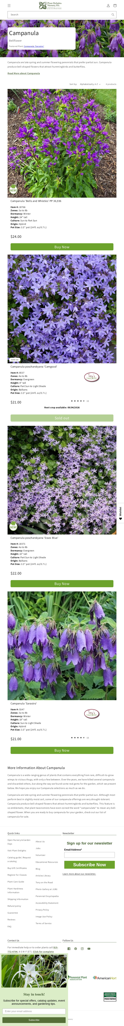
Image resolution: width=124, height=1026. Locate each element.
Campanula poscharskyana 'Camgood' (34, 366)
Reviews (11, 919)
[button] (9, 5)
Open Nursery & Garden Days (19, 842)
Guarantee (13, 912)
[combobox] (62, 14)
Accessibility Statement (47, 903)
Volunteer (40, 855)
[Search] (113, 14)
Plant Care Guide (16, 881)
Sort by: (73, 84)
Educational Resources (47, 862)
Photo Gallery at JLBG (46, 889)
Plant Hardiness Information (15, 890)
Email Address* (73, 849)
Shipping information (18, 899)
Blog (38, 868)
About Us (40, 841)
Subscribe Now (89, 864)
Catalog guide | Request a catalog (19, 859)
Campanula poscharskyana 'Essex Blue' (34, 537)
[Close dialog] (65, 955)
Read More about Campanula (24, 73)
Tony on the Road (44, 882)
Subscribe (34, 1020)
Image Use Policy (44, 916)
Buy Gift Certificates (17, 868)
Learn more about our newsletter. (79, 873)
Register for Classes (17, 874)
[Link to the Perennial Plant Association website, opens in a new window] (76, 979)
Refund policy (14, 906)
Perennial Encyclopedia (47, 896)
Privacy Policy (42, 909)
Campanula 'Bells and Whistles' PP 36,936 (36, 201)
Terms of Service (44, 923)
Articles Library (43, 875)
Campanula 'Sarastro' (34, 46)
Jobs (38, 848)
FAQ (9, 926)
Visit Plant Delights (17, 850)
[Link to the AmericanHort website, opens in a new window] (104, 978)
